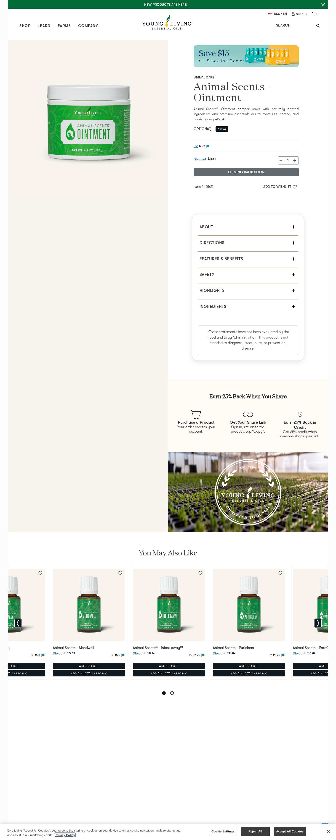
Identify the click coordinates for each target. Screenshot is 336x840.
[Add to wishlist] (120, 573)
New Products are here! (165, 5)
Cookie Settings (222, 831)
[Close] (329, 832)
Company (88, 26)
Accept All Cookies (289, 831)
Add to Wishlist (277, 187)
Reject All (255, 831)
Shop (24, 26)
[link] (299, 14)
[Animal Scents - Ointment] (88, 119)
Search (283, 25)
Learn (44, 26)
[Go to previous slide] (17, 623)
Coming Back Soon (246, 172)
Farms (64, 26)
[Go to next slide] (318, 623)
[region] (168, 832)
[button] (317, 26)
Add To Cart (89, 666)
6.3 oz (222, 129)
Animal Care (204, 77)
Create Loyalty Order (89, 673)
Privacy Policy (65, 835)
